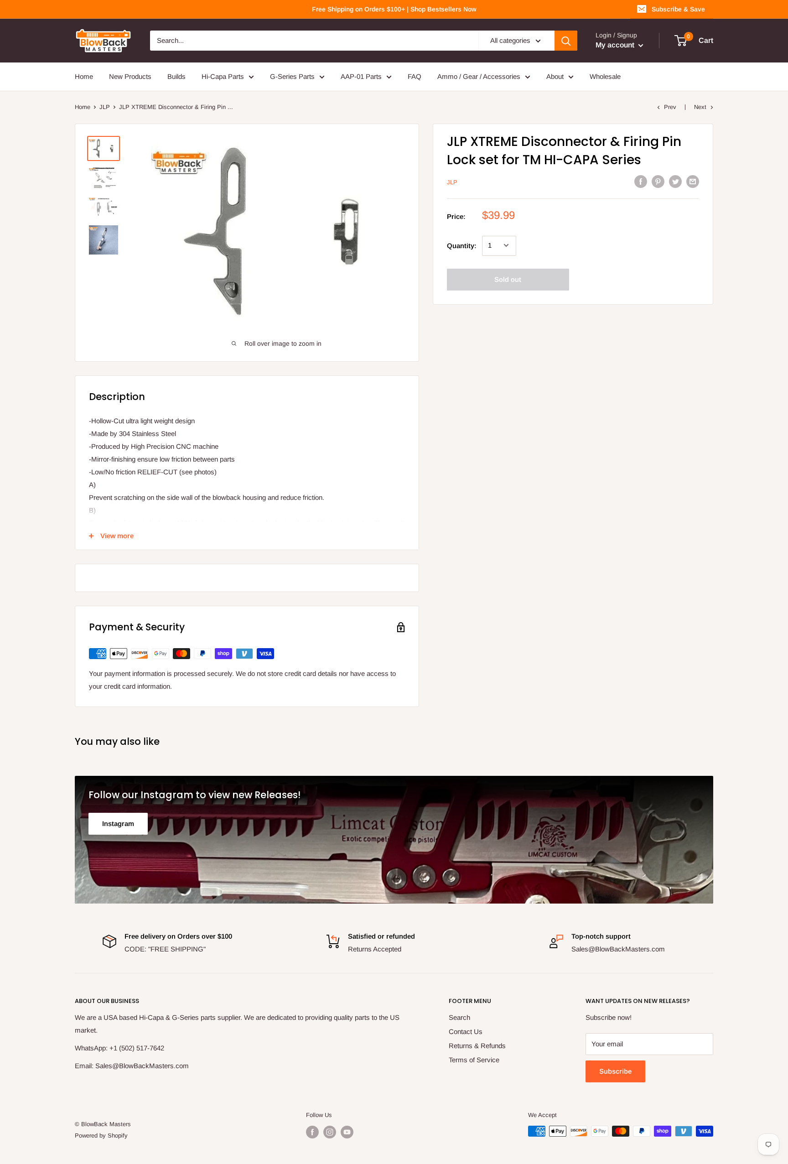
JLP (104, 107)
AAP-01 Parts (361, 76)
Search (459, 1017)
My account (616, 45)
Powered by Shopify (101, 1135)
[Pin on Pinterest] (658, 181)
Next (700, 107)
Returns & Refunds (477, 1046)
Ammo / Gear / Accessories (478, 76)
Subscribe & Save (678, 9)
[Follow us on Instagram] (329, 1132)
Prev (670, 107)
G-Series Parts (292, 76)
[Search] (566, 41)
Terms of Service (474, 1060)
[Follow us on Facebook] (312, 1132)
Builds (176, 76)
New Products (130, 76)
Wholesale (605, 76)
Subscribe (615, 1071)
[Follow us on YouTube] (347, 1132)
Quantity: (462, 245)
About (555, 76)
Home (84, 76)
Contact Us (465, 1031)
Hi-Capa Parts (223, 76)
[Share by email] (692, 181)
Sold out (507, 279)
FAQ (414, 76)
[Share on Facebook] (640, 181)
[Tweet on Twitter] (675, 181)
